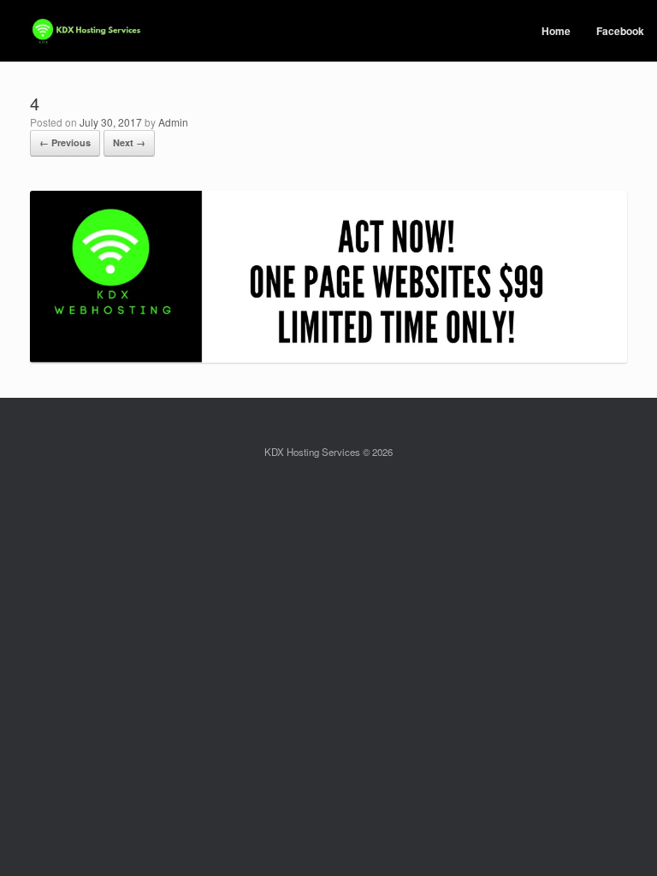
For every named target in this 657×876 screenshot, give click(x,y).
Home (556, 30)
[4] (328, 358)
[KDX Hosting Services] (86, 31)
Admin (173, 122)
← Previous (65, 142)
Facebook (620, 30)
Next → (129, 142)
